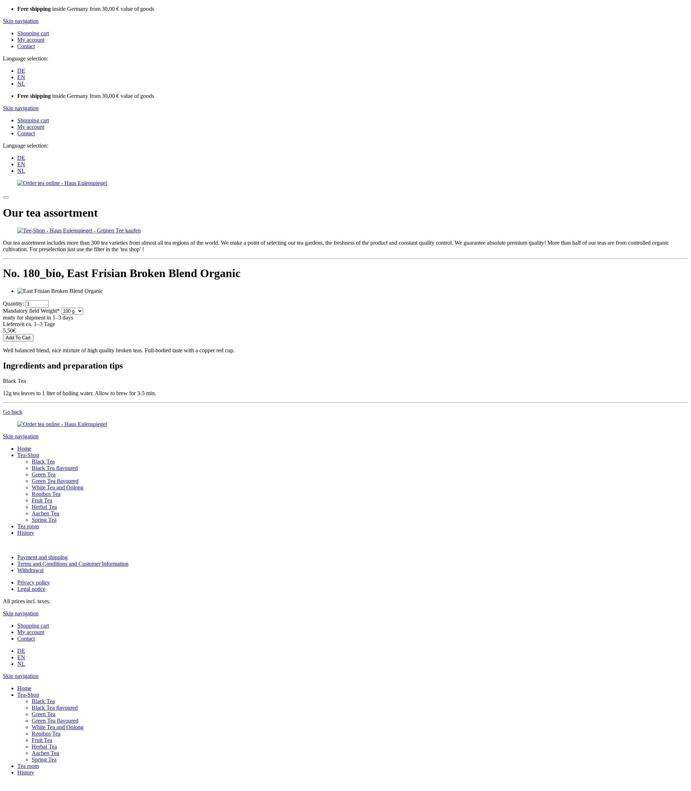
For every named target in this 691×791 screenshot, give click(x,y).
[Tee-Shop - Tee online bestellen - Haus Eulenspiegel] (79, 230)
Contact (26, 46)
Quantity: (13, 303)
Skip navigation (21, 21)
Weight (31, 311)
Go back (12, 412)
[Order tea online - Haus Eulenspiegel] (62, 183)
